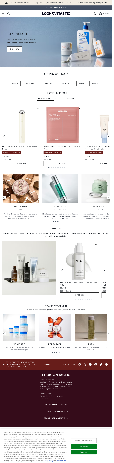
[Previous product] (62, 270)
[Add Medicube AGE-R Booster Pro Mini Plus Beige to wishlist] (38, 107)
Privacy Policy (48, 461)
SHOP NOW (14, 49)
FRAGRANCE (66, 84)
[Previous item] (4, 136)
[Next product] (104, 270)
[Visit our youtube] (95, 364)
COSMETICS (48, 84)
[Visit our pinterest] (106, 364)
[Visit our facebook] (79, 364)
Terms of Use (61, 461)
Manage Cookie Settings (83, 440)
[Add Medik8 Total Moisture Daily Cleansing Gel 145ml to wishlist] (96, 244)
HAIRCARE (30, 84)
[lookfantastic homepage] (56, 13)
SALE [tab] (57, 99)
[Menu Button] (3, 13)
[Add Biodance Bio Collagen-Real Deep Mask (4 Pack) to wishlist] (79, 107)
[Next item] (108, 136)
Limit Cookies (83, 446)
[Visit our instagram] (90, 364)
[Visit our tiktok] (101, 364)
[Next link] (108, 197)
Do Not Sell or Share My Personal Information (52, 397)
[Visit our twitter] (85, 364)
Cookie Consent (46, 394)
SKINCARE (96, 84)
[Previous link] (4, 197)
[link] (94, 13)
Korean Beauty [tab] (45, 99)
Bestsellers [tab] (68, 99)
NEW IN (15, 84)
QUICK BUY (21, 163)
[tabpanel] (56, 136)
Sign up (47, 364)
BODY (81, 84)
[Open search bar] (8, 13)
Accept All (83, 452)
